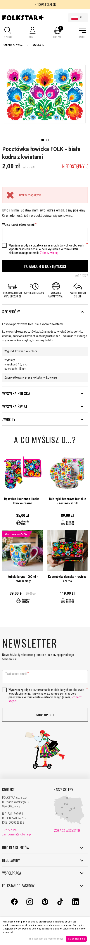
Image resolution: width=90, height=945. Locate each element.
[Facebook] (14, 904)
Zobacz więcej (49, 253)
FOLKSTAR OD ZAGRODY (18, 886)
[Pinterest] (45, 904)
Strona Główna (12, 45)
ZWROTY (8, 419)
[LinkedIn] (75, 904)
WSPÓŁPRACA (11, 873)
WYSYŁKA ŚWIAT (15, 406)
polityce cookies (27, 928)
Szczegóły (11, 311)
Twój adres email (16, 674)
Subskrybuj (45, 714)
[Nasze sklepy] (69, 823)
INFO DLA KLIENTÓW (15, 847)
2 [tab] (47, 140)
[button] (8, 33)
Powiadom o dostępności (45, 266)
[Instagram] (29, 904)
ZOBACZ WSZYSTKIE (67, 830)
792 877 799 (9, 830)
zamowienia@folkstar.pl (16, 834)
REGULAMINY (11, 860)
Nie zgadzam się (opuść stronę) (46, 938)
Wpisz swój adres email (18, 224)
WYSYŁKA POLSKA (16, 393)
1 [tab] (42, 140)
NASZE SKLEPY (63, 790)
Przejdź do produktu (22, 491)
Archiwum (38, 45)
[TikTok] (60, 904)
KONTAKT (8, 790)
